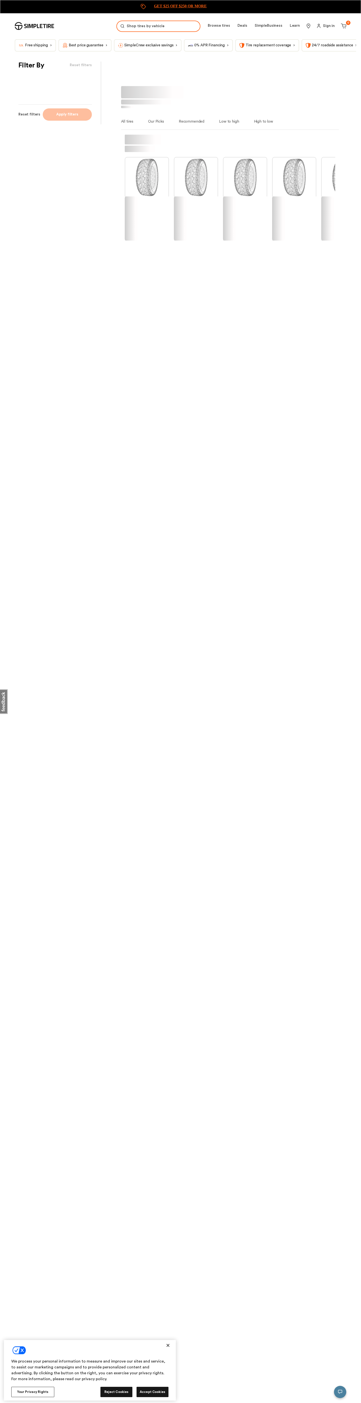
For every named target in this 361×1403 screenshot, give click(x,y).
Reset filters (29, 114)
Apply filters (67, 114)
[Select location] (308, 26)
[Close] (168, 1345)
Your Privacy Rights (32, 1391)
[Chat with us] (340, 1392)
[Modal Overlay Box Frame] (180, 6)
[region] (90, 1370)
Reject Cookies (116, 1391)
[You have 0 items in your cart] (343, 26)
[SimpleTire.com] (34, 26)
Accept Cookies (152, 1391)
